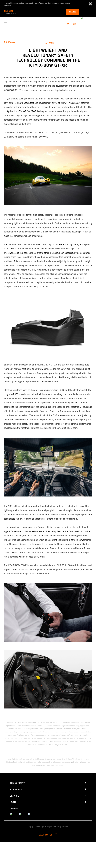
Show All (10, 42)
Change (72, 12)
